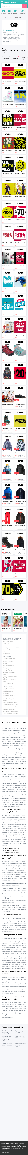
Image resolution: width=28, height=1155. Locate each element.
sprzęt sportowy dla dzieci (12, 852)
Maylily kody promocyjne (9, 679)
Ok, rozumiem (5, 1152)
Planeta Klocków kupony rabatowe (12, 706)
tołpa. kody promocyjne (9, 709)
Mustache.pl (6, 693)
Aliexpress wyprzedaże (9, 658)
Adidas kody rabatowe (9, 695)
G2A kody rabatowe (8, 683)
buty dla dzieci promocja (11, 850)
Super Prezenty (7, 678)
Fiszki (4, 707)
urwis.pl (5, 660)
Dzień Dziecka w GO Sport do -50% (20, 1037)
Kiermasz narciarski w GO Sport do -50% (20, 1045)
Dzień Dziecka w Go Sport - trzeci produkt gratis (7, 1032)
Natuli (4, 681)
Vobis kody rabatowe (8, 665)
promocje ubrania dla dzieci (12, 848)
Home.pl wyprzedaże (8, 688)
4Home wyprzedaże (8, 691)
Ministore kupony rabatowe (10, 676)
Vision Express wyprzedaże (10, 702)
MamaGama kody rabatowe (10, 698)
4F (4, 667)
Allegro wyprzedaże (8, 661)
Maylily (5, 690)
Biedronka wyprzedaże (9, 672)
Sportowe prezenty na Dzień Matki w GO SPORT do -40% (7, 1039)
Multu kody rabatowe (8, 669)
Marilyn (5, 700)
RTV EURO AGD (7, 670)
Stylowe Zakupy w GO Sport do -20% (7, 1044)
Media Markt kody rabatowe (10, 713)
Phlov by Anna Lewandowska (10, 711)
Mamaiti (5, 663)
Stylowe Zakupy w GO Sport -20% (20, 1031)
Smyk (4, 674)
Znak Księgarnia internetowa (10, 704)
